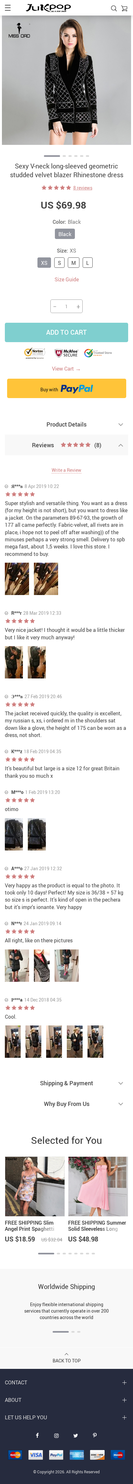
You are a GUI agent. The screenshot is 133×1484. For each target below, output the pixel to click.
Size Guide (67, 279)
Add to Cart (66, 332)
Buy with (49, 389)
